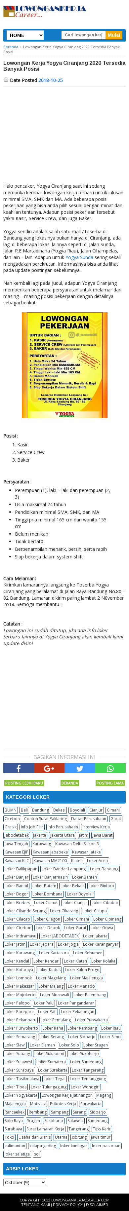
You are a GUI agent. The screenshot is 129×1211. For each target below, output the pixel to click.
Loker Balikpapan (21, 869)
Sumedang (98, 1120)
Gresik (11, 827)
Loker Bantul (16, 886)
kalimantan (15, 1146)
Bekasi (59, 810)
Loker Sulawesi (18, 1062)
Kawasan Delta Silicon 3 (77, 844)
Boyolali (77, 810)
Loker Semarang (20, 1037)
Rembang (38, 1112)
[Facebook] (18, 768)
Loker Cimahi (76, 919)
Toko (9, 1137)
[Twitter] (79, 768)
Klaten (77, 860)
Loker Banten (84, 877)
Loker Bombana (47, 894)
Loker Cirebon (18, 927)
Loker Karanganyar (100, 944)
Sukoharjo (53, 1120)
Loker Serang (51, 1037)
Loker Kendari (46, 961)
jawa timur (100, 1137)
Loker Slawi (15, 1045)
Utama (61, 1137)
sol (37, 1154)
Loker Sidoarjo (82, 1037)
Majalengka (15, 1104)
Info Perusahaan (63, 827)
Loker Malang (51, 986)
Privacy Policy (68, 1204)
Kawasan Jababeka (50, 852)
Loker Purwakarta (91, 1020)
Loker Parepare (19, 1011)
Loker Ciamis (46, 902)
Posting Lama (110, 782)
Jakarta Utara (62, 835)
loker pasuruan (106, 1146)
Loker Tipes (15, 1087)
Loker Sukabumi (49, 1053)
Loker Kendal (17, 961)
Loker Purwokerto (21, 1028)
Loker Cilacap (17, 919)
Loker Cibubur (105, 902)
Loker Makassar (19, 986)
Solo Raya (14, 1120)
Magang (103, 1095)
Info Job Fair (32, 827)
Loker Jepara (42, 944)
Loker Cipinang (107, 919)
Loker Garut (75, 927)
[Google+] (49, 768)
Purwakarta (91, 1104)
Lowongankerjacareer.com (80, 1200)
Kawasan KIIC (17, 860)
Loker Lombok (18, 978)
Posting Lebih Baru (24, 782)
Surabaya (13, 1129)
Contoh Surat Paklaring (45, 818)
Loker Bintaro (101, 886)
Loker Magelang (51, 978)
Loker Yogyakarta (21, 1095)
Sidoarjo (98, 1112)
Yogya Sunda (79, 257)
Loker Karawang (20, 953)
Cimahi (113, 810)
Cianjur (96, 810)
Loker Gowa (102, 927)
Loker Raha (52, 1028)
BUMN (11, 810)
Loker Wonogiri (85, 1087)
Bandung (40, 810)
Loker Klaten (75, 961)
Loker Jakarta (95, 936)
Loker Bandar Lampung (64, 869)
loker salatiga (17, 1154)
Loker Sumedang (86, 1062)
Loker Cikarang (64, 911)
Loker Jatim (15, 944)
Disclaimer (97, 1204)
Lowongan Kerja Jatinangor (67, 1095)
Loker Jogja (68, 944)
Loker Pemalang (56, 1020)
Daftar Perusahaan (88, 818)
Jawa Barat (102, 835)
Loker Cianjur (75, 902)
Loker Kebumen (88, 953)
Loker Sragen (95, 1045)
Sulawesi (75, 1120)
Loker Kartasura (54, 953)
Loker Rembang (82, 1028)
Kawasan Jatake (86, 852)
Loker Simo (110, 1037)
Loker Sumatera (51, 1062)
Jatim (83, 835)
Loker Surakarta (52, 1070)
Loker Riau (111, 1028)
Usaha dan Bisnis (35, 1137)
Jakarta (39, 835)
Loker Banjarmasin (50, 877)
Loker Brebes (17, 902)
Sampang (59, 1112)
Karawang (41, 844)
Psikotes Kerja (63, 1104)
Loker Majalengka (86, 978)
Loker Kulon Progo (82, 969)
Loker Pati (47, 1011)
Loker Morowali (54, 995)
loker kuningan (74, 1146)
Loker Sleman (42, 1045)
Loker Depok (48, 927)
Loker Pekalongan (77, 1011)
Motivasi (38, 1104)
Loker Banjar (16, 877)
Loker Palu (44, 1003)
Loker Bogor (16, 894)
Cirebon (12, 818)
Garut (115, 818)
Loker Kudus (49, 969)
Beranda (70, 782)
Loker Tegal (54, 1078)
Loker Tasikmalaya (22, 1078)
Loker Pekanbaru (20, 1020)
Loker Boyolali (80, 894)
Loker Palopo (17, 1003)
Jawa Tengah (16, 844)
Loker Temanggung (88, 1078)
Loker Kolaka (103, 961)
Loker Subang (17, 1053)
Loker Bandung (104, 869)
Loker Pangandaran (76, 1003)
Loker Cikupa (94, 911)
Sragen (33, 1120)
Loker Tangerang (88, 1070)
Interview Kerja (96, 827)
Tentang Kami (35, 1204)
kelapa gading (42, 1146)
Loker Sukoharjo (83, 1053)
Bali (24, 810)
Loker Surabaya (19, 1070)
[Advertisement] (64, 136)
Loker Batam (44, 886)
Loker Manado (81, 986)
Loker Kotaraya (19, 969)
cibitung (79, 1137)
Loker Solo (69, 1045)
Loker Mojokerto (20, 995)
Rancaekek (14, 1112)
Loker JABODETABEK (60, 936)
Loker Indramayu (20, 936)
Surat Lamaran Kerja (45, 1129)
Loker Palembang (89, 995)
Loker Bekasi (72, 886)
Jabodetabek (17, 835)
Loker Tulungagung (48, 1087)
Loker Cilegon (47, 919)
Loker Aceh (97, 860)
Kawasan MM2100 (50, 860)
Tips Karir (102, 1129)
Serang (79, 1112)
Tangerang (78, 1129)
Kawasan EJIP (16, 852)
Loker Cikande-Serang (25, 911)
